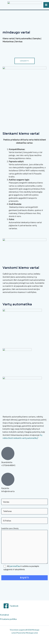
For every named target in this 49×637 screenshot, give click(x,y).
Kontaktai (5, 615)
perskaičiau (15, 566)
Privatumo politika (8, 619)
